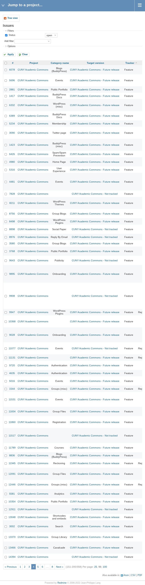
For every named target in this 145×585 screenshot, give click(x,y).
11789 (12, 447)
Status (11, 35)
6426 (12, 154)
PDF (140, 575)
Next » (59, 566)
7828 (12, 193)
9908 (12, 295)
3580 (12, 243)
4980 (12, 161)
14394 (12, 556)
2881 (12, 89)
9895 (12, 273)
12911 (12, 509)
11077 (12, 348)
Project (34, 63)
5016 (12, 381)
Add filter (9, 41)
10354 (12, 501)
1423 (12, 144)
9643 (12, 260)
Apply (10, 54)
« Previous (11, 566)
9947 (12, 312)
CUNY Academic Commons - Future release (94, 69)
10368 (12, 321)
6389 (12, 115)
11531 (12, 399)
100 (105, 566)
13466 (12, 547)
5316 (12, 169)
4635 (12, 373)
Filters (11, 31)
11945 (12, 463)
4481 (12, 181)
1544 (12, 388)
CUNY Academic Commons (33, 69)
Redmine (61, 583)
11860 (12, 422)
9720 (12, 365)
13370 (12, 537)
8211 (12, 203)
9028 (12, 334)
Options (12, 46)
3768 (12, 251)
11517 (12, 435)
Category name (60, 63)
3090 (12, 132)
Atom (126, 575)
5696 (12, 80)
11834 (12, 411)
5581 (12, 493)
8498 (12, 221)
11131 (12, 357)
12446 (12, 484)
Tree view (12, 18)
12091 (12, 473)
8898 (12, 229)
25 (95, 566)
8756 (12, 213)
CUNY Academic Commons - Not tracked (95, 193)
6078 (12, 69)
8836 (12, 455)
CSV (133, 575)
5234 (12, 123)
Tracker (129, 63)
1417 (12, 95)
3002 (12, 526)
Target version (95, 63)
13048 (12, 517)
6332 (12, 105)
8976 (12, 237)
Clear (25, 54)
